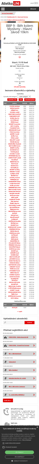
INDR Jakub (14, 239)
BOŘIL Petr (14, 136)
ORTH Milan (14, 298)
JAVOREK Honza (15, 259)
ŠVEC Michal (14, 201)
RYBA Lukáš (14, 138)
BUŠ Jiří (14, 213)
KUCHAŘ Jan (14, 168)
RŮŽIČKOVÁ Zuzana (14, 296)
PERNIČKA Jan (14, 179)
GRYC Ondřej (14, 126)
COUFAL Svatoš (15, 177)
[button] (19, 461)
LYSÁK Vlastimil (15, 183)
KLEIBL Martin (14, 118)
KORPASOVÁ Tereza (14, 227)
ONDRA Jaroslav (14, 233)
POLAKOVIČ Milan (14, 243)
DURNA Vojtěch (15, 275)
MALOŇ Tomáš (15, 140)
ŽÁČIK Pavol (14, 122)
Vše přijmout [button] (20, 452)
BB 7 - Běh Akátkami (15, 353)
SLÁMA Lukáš (14, 174)
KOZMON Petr (14, 150)
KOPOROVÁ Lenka (14, 265)
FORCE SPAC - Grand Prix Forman (19, 345)
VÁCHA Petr (14, 215)
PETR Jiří (14, 308)
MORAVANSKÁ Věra (14, 292)
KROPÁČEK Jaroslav (14, 211)
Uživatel (33, 9)
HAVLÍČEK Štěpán (14, 247)
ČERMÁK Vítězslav (14, 245)
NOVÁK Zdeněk (15, 193)
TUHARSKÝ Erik (15, 128)
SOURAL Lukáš (14, 112)
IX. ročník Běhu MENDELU (16, 395)
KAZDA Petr (14, 166)
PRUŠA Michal (14, 142)
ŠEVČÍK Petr (14, 176)
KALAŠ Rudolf (14, 217)
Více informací (26, 440)
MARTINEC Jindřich (14, 114)
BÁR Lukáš (14, 197)
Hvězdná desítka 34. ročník (17, 378)
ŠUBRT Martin (14, 203)
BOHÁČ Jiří (14, 284)
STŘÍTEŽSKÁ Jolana (14, 288)
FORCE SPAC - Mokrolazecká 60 (18, 337)
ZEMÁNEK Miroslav (14, 187)
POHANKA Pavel (15, 271)
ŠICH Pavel (14, 164)
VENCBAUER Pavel (14, 130)
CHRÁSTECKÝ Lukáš (14, 158)
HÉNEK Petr (14, 110)
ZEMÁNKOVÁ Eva (14, 229)
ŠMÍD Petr (14, 294)
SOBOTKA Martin (14, 261)
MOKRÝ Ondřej (15, 170)
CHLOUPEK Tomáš (14, 205)
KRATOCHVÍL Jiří (15, 257)
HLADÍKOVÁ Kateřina (14, 279)
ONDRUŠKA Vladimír (14, 144)
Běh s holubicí (13, 370)
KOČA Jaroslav (14, 195)
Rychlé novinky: (7, 13)
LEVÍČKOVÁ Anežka (15, 221)
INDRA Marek (14, 231)
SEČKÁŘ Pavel (14, 253)
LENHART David (15, 267)
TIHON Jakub (14, 152)
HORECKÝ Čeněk (14, 199)
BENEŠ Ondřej (14, 148)
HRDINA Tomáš (15, 172)
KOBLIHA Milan (15, 263)
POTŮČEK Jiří (14, 120)
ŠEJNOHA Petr (14, 209)
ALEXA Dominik (15, 277)
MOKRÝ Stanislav (14, 124)
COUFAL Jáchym (15, 106)
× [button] (37, 427)
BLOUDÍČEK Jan (15, 207)
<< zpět (19, 311)
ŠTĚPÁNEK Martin (14, 156)
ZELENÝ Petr (15, 225)
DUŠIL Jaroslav (14, 185)
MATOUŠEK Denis (14, 146)
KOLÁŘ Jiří (14, 160)
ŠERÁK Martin (14, 162)
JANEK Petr (14, 237)
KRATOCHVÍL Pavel (15, 189)
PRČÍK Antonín (14, 269)
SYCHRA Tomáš (15, 154)
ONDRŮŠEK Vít (14, 241)
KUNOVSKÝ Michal (14, 191)
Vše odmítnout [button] (19, 457)
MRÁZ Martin (14, 273)
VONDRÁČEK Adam (15, 181)
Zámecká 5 (12, 362)
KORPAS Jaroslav (14, 249)
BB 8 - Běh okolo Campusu (17, 386)
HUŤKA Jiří (14, 235)
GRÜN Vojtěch (14, 108)
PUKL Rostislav (15, 132)
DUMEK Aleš (14, 255)
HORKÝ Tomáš (14, 290)
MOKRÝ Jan (14, 251)
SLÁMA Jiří (14, 219)
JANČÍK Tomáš (14, 134)
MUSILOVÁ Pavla (14, 282)
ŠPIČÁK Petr (14, 223)
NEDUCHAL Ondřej (15, 286)
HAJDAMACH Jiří (15, 116)
